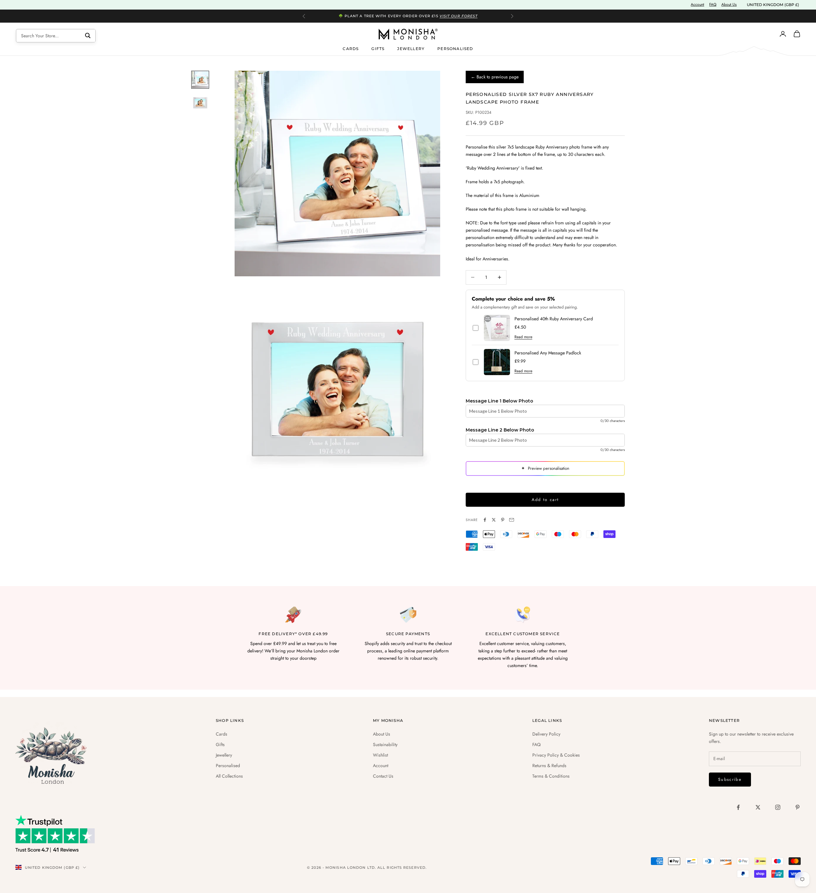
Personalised (455, 48)
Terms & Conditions (551, 776)
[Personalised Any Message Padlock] (497, 362)
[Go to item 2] (200, 103)
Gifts (377, 48)
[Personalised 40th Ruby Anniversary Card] (497, 328)
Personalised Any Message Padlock (547, 353)
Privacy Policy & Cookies (556, 755)
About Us (729, 4)
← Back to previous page (495, 77)
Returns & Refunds (549, 765)
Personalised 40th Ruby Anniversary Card (553, 319)
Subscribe (730, 779)
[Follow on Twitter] (758, 807)
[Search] (87, 35)
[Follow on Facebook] (738, 807)
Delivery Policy (546, 734)
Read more (523, 337)
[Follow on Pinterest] (797, 807)
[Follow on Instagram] (778, 807)
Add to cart (545, 500)
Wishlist (380, 755)
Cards (351, 48)
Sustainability (385, 744)
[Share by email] (511, 519)
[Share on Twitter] (493, 519)
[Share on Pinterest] (502, 519)
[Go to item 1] (200, 80)
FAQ (712, 4)
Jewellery (411, 48)
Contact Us (383, 776)
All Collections (229, 776)
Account (697, 4)
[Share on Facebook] (484, 519)
